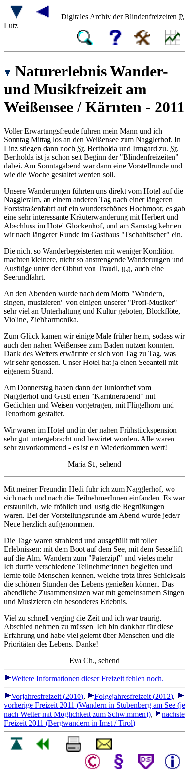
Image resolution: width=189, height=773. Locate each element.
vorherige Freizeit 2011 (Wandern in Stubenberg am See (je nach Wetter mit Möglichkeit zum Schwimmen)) (94, 709)
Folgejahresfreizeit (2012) (133, 696)
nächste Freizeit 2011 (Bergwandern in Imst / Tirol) (94, 718)
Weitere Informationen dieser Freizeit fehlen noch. (87, 678)
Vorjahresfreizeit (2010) (47, 696)
